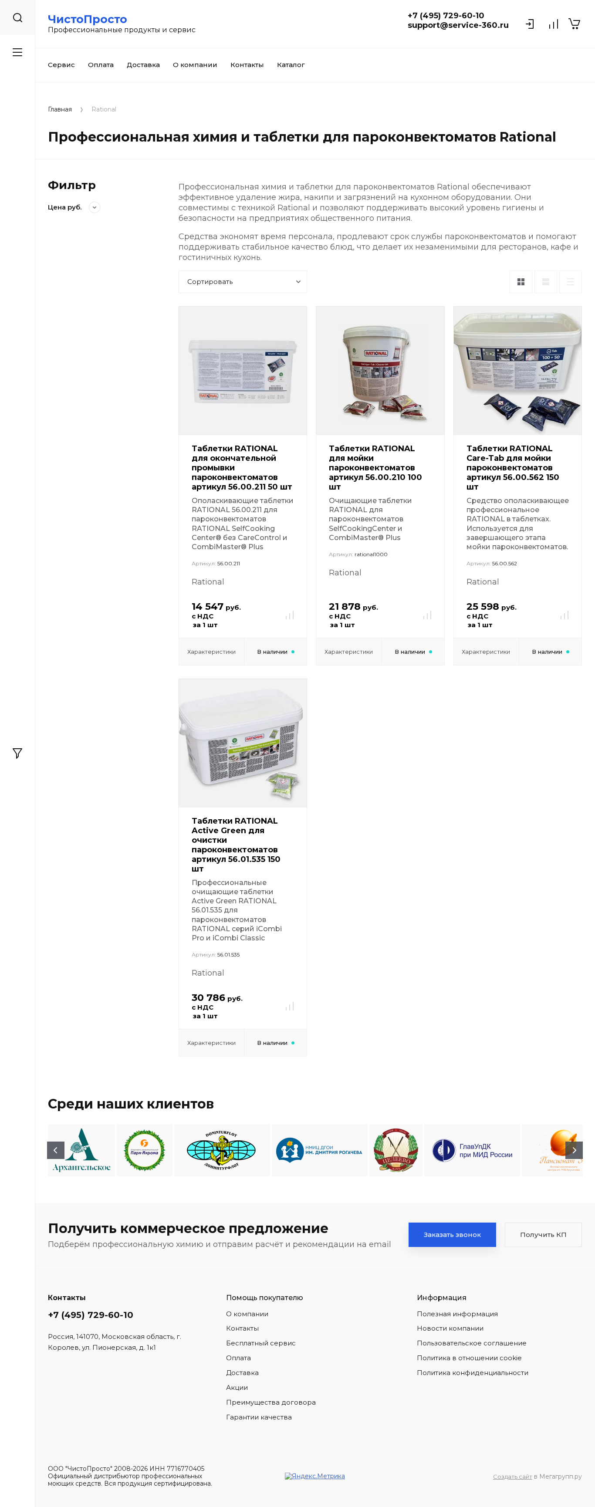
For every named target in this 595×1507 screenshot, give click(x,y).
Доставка (143, 65)
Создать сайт (512, 1476)
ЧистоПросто (87, 19)
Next (574, 1150)
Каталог (291, 65)
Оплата (101, 65)
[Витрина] (521, 281)
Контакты (247, 65)
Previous (55, 1150)
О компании (195, 65)
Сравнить (290, 615)
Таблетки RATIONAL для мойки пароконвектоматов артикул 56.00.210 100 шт (375, 468)
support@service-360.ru (458, 25)
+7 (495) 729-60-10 (446, 15)
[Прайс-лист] (570, 281)
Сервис (61, 65)
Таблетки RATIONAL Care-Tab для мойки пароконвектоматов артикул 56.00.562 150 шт (513, 468)
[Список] (545, 281)
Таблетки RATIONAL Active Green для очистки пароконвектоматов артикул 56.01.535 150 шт (236, 845)
